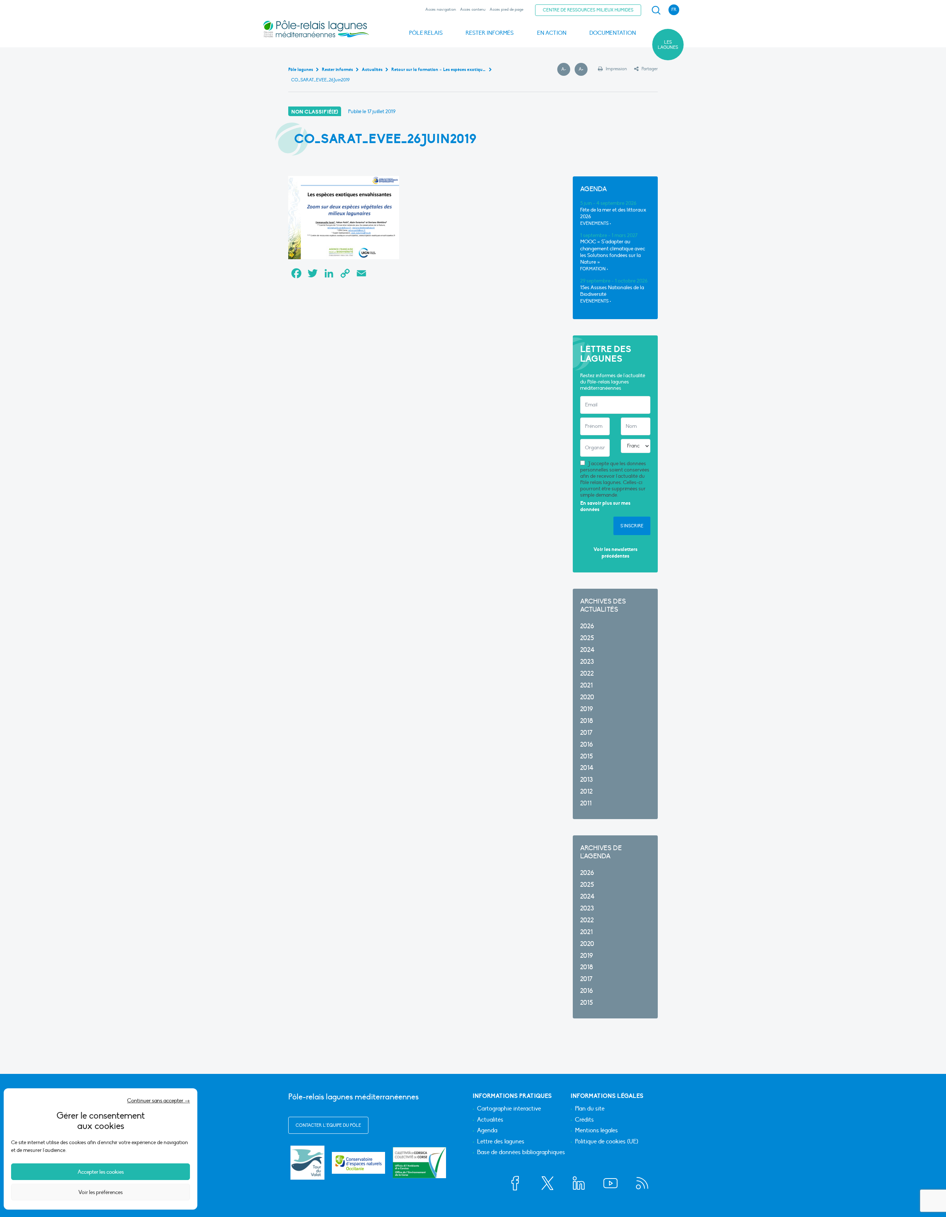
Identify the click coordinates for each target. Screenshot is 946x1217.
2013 (586, 780)
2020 (587, 697)
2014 (586, 768)
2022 (587, 673)
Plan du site (590, 1109)
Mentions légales (596, 1131)
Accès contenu (473, 9)
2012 (586, 791)
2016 (586, 744)
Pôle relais (426, 33)
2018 (586, 721)
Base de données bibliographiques (521, 1152)
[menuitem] (654, 10)
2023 (587, 662)
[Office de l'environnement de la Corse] (419, 1162)
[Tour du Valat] (307, 1163)
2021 (586, 685)
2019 (586, 709)
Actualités (490, 1120)
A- (565, 69)
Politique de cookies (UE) (606, 1142)
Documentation (612, 33)
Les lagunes (668, 45)
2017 (586, 733)
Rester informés (490, 33)
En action (551, 33)
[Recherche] (656, 10)
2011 (586, 803)
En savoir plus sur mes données (605, 506)
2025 (587, 638)
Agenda (487, 1131)
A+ (583, 69)
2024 (587, 650)
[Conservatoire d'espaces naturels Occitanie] (358, 1163)
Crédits (584, 1120)
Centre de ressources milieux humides (588, 10)
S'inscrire (631, 525)
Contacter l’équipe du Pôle (328, 1125)
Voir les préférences (100, 1192)
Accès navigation (440, 9)
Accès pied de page (506, 9)
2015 (586, 756)
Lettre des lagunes (500, 1142)
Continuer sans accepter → (158, 1100)
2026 (587, 626)
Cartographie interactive (509, 1109)
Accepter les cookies (101, 1172)
